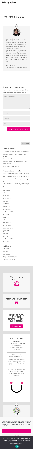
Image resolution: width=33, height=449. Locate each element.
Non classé (6, 254)
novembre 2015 (7, 241)
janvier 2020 (6, 206)
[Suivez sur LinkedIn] (16, 303)
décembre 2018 (7, 220)
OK (17, 446)
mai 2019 (6, 214)
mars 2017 (6, 236)
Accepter (16, 431)
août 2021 (6, 201)
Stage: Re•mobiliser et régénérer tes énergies (16, 151)
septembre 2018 (8, 228)
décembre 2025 (7, 193)
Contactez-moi (16, 326)
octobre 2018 (7, 225)
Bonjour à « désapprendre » (11, 159)
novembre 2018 (7, 222)
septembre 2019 (8, 212)
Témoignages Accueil (9, 259)
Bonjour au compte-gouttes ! (11, 166)
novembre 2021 (7, 198)
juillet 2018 (6, 231)
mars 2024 (6, 196)
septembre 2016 (8, 239)
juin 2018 (6, 233)
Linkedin (5, 251)
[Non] (31, 442)
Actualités (6, 249)
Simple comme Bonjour (10, 257)
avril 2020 (6, 204)
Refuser (16, 436)
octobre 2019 (7, 209)
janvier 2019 (6, 217)
